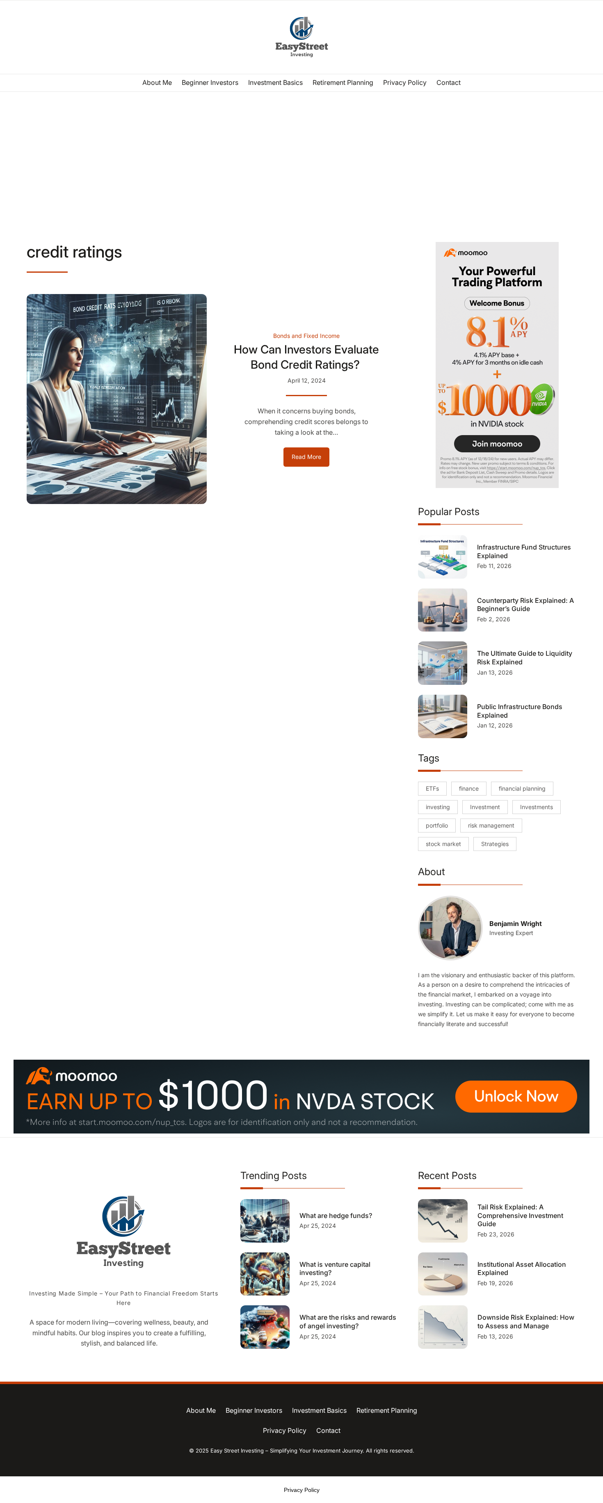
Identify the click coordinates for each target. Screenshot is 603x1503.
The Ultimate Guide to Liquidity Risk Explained (524, 657)
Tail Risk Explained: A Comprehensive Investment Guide (520, 1215)
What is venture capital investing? (334, 1268)
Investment (485, 806)
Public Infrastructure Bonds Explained (519, 710)
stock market (443, 843)
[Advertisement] (301, 159)
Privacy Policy (302, 1490)
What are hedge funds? (336, 1215)
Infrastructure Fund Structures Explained (524, 551)
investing (438, 806)
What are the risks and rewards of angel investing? (347, 1321)
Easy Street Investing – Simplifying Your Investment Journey (286, 1450)
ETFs (432, 788)
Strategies (495, 843)
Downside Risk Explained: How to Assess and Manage (525, 1321)
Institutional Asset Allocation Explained (521, 1268)
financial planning (522, 788)
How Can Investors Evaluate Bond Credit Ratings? (306, 356)
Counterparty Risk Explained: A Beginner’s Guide (525, 604)
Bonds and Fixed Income (306, 335)
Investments (536, 806)
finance (469, 788)
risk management (491, 825)
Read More (310, 459)
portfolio (437, 825)
